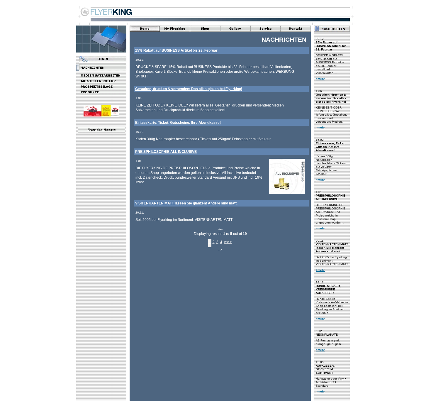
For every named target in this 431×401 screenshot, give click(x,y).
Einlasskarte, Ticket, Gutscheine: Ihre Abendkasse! (178, 123)
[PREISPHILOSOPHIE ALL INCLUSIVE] (287, 193)
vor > (228, 242)
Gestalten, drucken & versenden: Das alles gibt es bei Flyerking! (188, 89)
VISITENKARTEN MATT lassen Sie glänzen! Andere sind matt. (186, 203)
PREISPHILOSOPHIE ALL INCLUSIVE (166, 152)
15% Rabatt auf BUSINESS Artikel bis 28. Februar (176, 50)
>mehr (320, 78)
